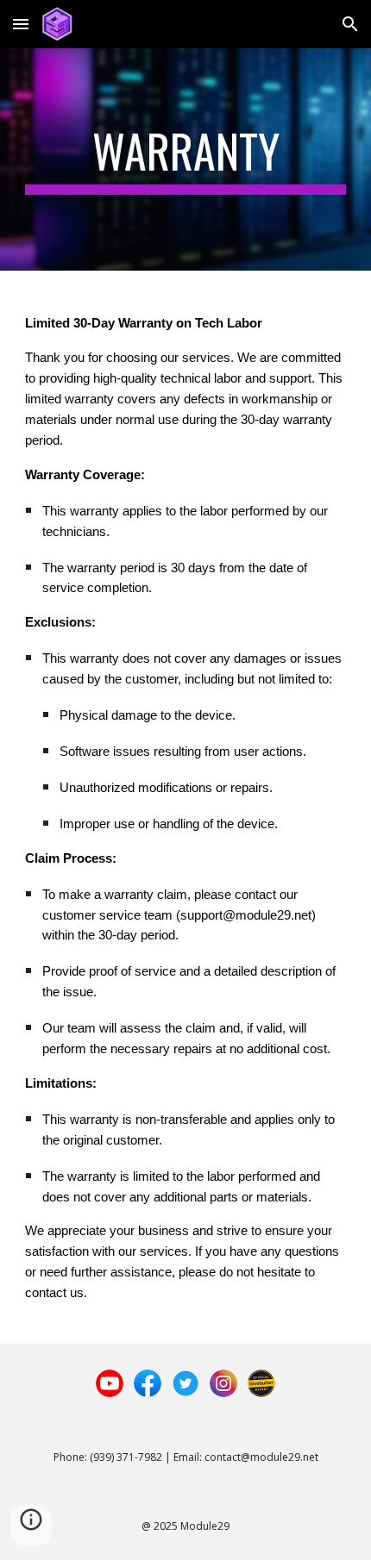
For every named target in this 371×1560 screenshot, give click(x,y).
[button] (20, 23)
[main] (186, 159)
